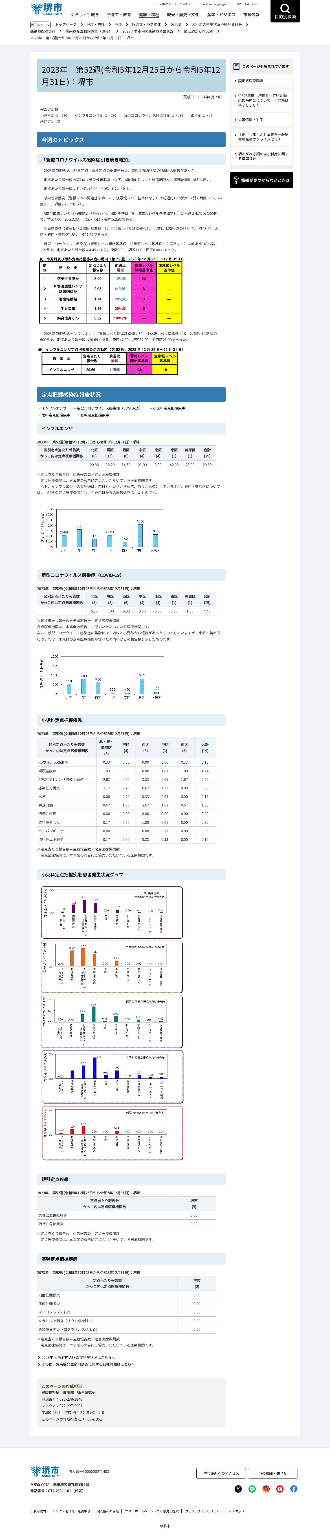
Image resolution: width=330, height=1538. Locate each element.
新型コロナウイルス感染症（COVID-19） (110, 408)
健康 (118, 24)
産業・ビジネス (221, 14)
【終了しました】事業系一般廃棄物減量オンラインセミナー (263, 137)
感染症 (176, 24)
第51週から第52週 (198, 31)
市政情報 (251, 14)
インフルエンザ (54, 408)
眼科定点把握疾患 (56, 415)
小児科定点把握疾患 (169, 408)
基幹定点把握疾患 (94, 415)
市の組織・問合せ (272, 1473)
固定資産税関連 (250, 80)
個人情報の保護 (108, 1511)
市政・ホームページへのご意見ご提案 (152, 1511)
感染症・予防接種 (146, 24)
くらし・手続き (85, 14)
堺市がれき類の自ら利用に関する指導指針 (263, 156)
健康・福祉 (149, 14)
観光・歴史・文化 (183, 14)
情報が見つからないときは (265, 180)
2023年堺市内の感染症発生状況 (148, 31)
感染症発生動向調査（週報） (89, 31)
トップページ (66, 24)
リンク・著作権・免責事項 (71, 1511)
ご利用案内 (38, 1511)
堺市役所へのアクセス (221, 1473)
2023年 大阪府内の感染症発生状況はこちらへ (78, 1357)
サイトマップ (235, 1511)
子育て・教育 (119, 14)
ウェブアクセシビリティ (202, 1511)
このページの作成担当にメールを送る (72, 1419)
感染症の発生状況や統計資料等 (217, 24)
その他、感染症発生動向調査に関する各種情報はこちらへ (88, 1364)
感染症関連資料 (42, 31)
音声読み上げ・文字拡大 (175, 4)
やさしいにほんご (248, 4)
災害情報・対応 (250, 119)
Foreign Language (214, 4)
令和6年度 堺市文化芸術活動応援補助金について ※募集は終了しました (263, 100)
